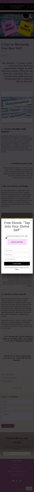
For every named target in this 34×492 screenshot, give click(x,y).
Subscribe (17, 264)
